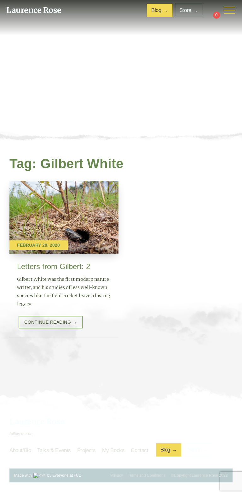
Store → (188, 10)
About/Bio (20, 450)
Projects (86, 450)
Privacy (116, 475)
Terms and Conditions (146, 475)
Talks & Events (54, 450)
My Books (113, 450)
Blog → (159, 10)
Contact (139, 450)
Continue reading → (50, 322)
